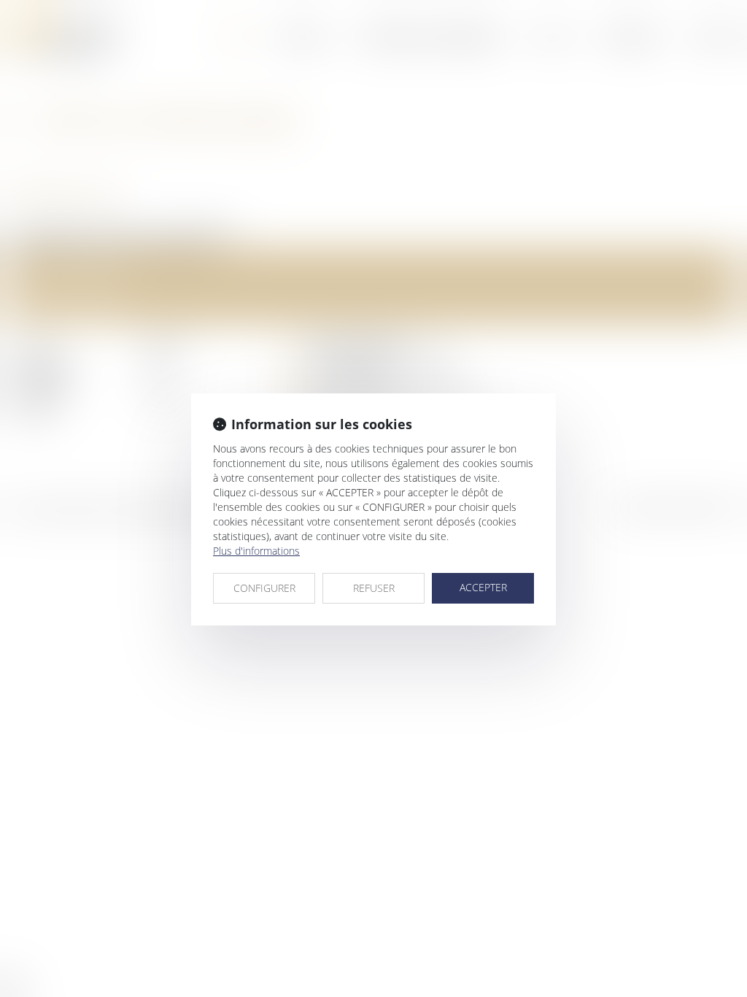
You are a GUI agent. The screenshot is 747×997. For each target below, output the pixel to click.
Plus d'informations (256, 551)
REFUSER (374, 588)
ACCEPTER (483, 587)
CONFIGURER (264, 588)
